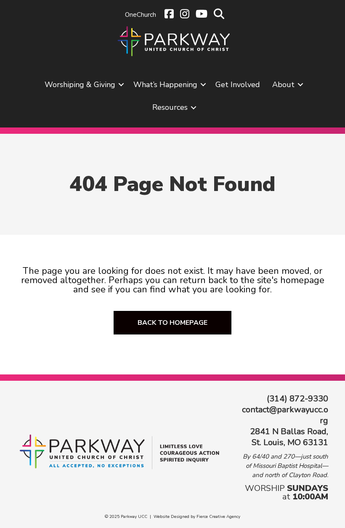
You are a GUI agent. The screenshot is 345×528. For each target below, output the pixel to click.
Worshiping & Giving (80, 85)
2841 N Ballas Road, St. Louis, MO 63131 (289, 437)
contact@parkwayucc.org (285, 415)
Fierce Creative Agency (218, 517)
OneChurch (140, 15)
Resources (170, 107)
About (283, 85)
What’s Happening (165, 85)
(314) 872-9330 (297, 398)
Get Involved (237, 85)
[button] (121, 84)
